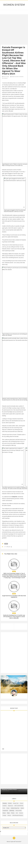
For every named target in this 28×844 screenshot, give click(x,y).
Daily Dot (14, 496)
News (6, 543)
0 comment (5, 78)
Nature (4, 813)
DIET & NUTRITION (19, 805)
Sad (17, 813)
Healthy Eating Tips (15, 808)
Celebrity (4, 805)
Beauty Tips (15, 803)
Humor (22, 808)
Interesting (12, 810)
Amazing (4, 803)
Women (9, 815)
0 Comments (20, 76)
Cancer (21, 803)
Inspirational (5, 810)
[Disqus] (14, 653)
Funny (8, 808)
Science (21, 813)
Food (4, 808)
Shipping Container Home (9, 789)
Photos (12, 813)
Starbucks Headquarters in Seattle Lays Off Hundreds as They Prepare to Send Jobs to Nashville (14, 617)
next (3, 749)
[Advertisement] (14, 30)
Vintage (4, 815)
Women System (14, 5)
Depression (10, 805)
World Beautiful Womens (18, 815)
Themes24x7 (18, 841)
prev (2, 749)
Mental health (18, 810)
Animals (10, 803)
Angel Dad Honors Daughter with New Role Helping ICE (14, 596)
